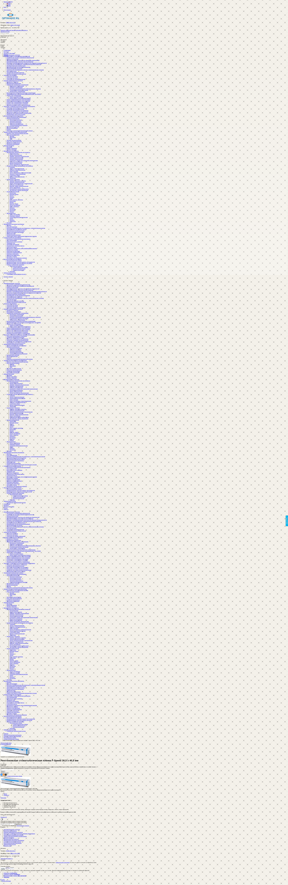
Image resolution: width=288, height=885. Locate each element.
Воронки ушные (14, 194)
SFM (11, 139)
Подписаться (18, 824)
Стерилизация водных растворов (19, 90)
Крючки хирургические (16, 155)
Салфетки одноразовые (13, 143)
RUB (8, 1)
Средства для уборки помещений (16, 79)
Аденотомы (13, 193)
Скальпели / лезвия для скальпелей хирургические (24, 160)
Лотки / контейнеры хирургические (19, 164)
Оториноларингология (13, 191)
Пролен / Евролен (12, 149)
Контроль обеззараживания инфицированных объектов (25, 88)
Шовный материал (9, 145)
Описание (3, 797)
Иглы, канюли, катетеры (16, 199)
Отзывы (6, 795)
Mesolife (12, 136)
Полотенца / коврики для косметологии (17, 111)
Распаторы (13, 209)
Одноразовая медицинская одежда (13, 116)
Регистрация (7, 10)
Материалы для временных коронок (17, 258)
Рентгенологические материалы (13, 259)
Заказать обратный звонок (8, 30)
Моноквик (9, 147)
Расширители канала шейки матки (19, 189)
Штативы (9, 222)
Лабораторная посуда (10, 272)
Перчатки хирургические (16, 124)
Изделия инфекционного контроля (13, 80)
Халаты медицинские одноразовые (16, 117)
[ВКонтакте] (1, 775)
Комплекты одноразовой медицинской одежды (20, 130)
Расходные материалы (13, 144)
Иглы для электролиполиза (14, 141)
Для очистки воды (12, 71)
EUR (9, 6)
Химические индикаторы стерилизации (17, 84)
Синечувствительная (18, 270)
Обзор (5, 794)
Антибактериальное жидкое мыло (16, 65)
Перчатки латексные (15, 121)
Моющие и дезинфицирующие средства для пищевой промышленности (27, 63)
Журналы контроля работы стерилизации (18, 105)
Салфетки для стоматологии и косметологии (19, 113)
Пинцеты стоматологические (18, 174)
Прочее (12, 212)
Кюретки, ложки (14, 203)
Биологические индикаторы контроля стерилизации (21, 93)
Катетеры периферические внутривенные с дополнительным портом (26, 228)
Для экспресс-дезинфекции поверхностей (18, 56)
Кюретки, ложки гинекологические (19, 186)
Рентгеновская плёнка (16, 266)
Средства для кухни (12, 78)
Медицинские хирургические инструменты (18, 152)
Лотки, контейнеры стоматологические (20, 172)
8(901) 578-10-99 (15, 25)
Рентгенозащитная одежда (14, 260)
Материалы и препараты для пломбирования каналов (22, 248)
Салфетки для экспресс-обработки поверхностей (20, 57)
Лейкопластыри (11, 233)
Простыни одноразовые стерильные (17, 107)
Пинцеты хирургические (16, 159)
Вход (5, 7)
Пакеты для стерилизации (14, 95)
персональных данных (23, 825)
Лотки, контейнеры (15, 205)
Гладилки (12, 167)
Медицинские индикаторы (14, 83)
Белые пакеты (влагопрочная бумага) (20, 98)
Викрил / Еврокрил (12, 148)
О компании (7, 50)
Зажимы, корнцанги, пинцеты (18, 180)
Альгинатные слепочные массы (15, 245)
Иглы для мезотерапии (13, 134)
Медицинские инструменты (11, 151)
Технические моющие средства (15, 72)
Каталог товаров (8, 276)
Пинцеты (12, 208)
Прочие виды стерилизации (17, 91)
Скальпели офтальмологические (19, 217)
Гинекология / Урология (13, 179)
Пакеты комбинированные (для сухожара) (18, 101)
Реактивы (12, 271)
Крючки (12, 202)
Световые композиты (13, 254)
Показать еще (7, 846)
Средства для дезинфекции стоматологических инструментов (24, 64)
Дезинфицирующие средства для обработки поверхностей (23, 60)
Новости (6, 56)
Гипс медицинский (12, 240)
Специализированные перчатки (18, 125)
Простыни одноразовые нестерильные (17, 110)
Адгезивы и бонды (12, 256)
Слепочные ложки (15, 175)
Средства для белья (12, 76)
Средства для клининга (10, 75)
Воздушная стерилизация (17, 86)
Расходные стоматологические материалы (18, 239)
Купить (2, 771)
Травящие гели (11, 243)
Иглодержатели (14, 153)
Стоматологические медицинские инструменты (20, 166)
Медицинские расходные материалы (14, 224)
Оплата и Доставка (9, 53)
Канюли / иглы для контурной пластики (17, 133)
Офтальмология (11, 213)
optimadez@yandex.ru (22, 30)
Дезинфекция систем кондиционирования (18, 67)
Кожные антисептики (12, 59)
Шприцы (9, 225)
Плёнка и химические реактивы (15, 264)
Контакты (6, 52)
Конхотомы (13, 201)
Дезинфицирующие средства (12, 55)
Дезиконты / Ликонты (12, 82)
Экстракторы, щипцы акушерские (19, 190)
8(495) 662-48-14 (10, 22)
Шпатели (12, 210)
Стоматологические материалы (12, 237)
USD (9, 4)
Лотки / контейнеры (15, 187)
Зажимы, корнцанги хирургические (19, 156)
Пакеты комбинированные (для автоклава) (19, 99)
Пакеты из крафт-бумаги (16, 97)
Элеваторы (13, 178)
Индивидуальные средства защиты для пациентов (21, 262)
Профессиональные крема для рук (16, 74)
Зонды (11, 198)
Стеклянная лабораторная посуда (16, 274)
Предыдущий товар (6, 743)
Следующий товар (6, 744)
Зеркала (12, 197)
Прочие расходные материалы (15, 232)
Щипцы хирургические (16, 163)
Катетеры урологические (16, 185)
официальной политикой (63, 862)
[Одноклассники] (3, 775)
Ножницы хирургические (16, 157)
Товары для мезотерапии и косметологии (15, 132)
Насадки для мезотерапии (14, 140)
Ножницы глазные (15, 216)
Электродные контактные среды (16, 231)
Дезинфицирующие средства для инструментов (20, 61)
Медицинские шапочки (13, 126)
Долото (12, 195)
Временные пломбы (12, 249)
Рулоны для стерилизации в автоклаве (17, 102)
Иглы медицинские (12, 226)
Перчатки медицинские (13, 118)
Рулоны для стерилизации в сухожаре (17, 103)
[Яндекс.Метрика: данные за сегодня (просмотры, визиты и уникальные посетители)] (6, 881)
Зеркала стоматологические (17, 170)
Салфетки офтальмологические (15, 109)
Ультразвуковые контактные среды (16, 229)
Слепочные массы (12, 247)
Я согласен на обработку (15, 825)
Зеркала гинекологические (17, 182)
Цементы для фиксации (13, 251)
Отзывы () (4, 817)
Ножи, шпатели (14, 171)
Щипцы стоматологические (17, 176)
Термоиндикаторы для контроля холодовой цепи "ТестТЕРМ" (24, 94)
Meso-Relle (13, 137)
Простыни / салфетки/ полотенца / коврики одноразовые (19, 106)
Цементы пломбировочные (14, 252)
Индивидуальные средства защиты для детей (19, 263)
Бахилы (9, 129)
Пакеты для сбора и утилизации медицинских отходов (22, 236)
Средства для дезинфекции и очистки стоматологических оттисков (25, 70)
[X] (6, 775)
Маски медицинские (12, 128)
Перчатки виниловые (15, 122)
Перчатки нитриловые (16, 120)
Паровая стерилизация (16, 87)
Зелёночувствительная (19, 268)
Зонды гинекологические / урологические (21, 183)
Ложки (11, 218)
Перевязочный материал (14, 235)
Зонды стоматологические (17, 168)
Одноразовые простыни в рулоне (16, 114)
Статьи (6, 508)
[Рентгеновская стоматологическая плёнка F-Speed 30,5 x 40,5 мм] (16, 755)
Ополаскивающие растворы (14, 68)
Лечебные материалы (13, 244)
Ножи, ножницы (14, 206)
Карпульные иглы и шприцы (14, 241)
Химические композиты (13, 255)
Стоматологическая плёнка (20, 267)
